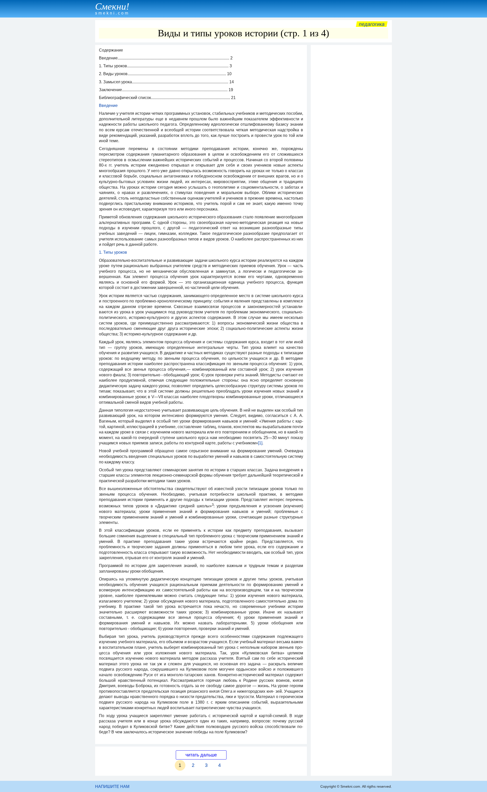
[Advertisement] (351, 123)
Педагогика (371, 24)
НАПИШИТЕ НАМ (112, 786)
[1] (260, 443)
